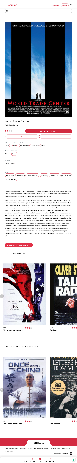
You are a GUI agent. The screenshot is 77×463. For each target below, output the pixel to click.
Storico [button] (43, 145)
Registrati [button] (55, 5)
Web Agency (58, 453)
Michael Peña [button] (20, 175)
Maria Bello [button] (44, 175)
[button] (48, 131)
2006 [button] (7, 145)
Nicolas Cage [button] (10, 175)
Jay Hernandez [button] (66, 175)
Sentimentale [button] (24, 145)
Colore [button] (14, 154)
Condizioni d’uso (55, 448)
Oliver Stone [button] (10, 163)
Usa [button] (14, 145)
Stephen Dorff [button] (54, 175)
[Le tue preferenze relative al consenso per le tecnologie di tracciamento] (73, 459)
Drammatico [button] (35, 145)
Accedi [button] (64, 5)
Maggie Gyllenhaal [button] (32, 175)
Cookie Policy (9, 451)
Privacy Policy (66, 448)
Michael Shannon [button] (11, 179)
